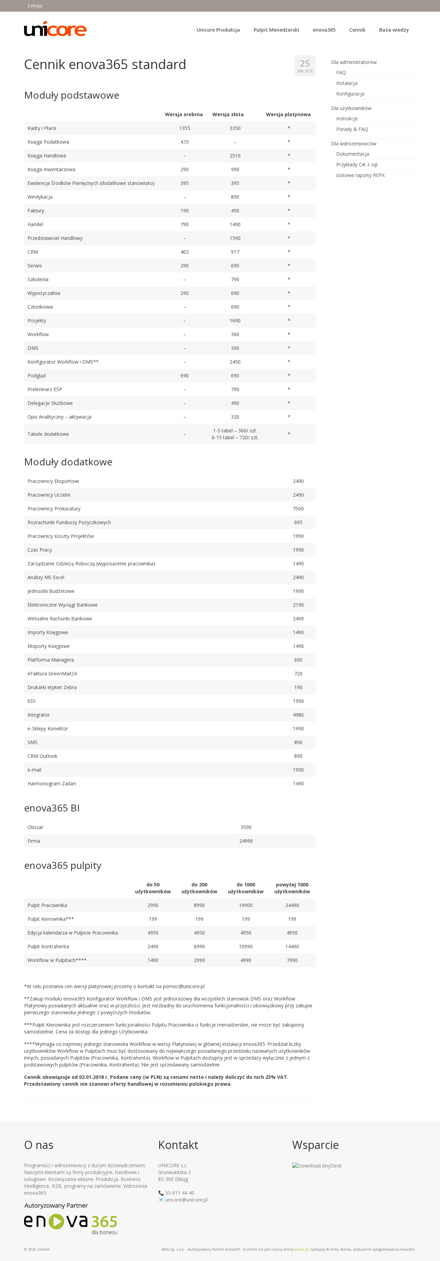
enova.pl (301, 1249)
